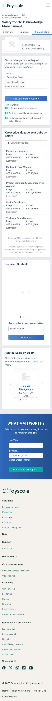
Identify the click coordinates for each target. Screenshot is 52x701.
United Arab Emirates (10, 15)
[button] (8, 31)
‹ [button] (23, 292)
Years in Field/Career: (15, 86)
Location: (9, 73)
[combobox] (26, 77)
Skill (23, 15)
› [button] (29, 292)
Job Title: (13, 440)
